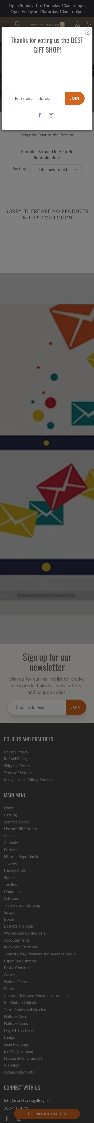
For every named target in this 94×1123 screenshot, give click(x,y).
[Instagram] (50, 115)
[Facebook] (39, 115)
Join (74, 98)
